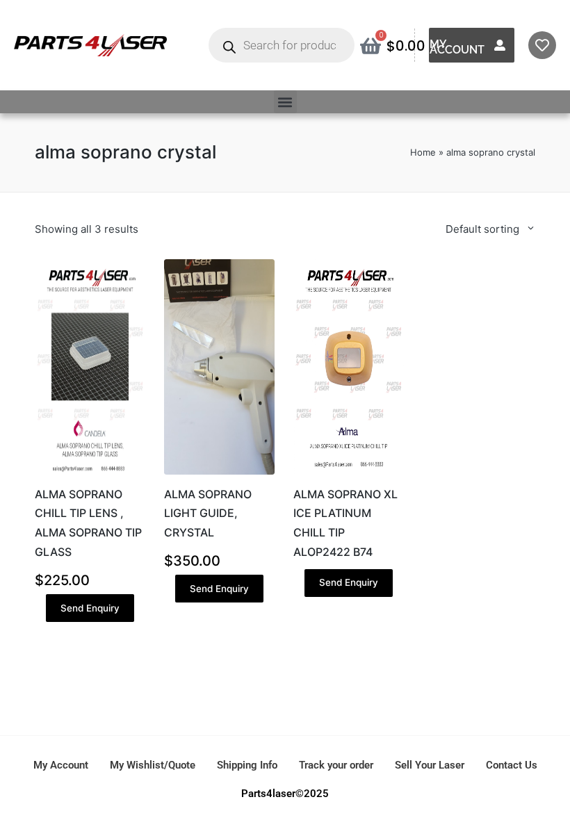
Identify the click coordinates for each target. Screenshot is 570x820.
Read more (349, 472)
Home (423, 152)
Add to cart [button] (90, 472)
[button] (285, 101)
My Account (457, 47)
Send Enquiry (90, 608)
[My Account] (499, 45)
